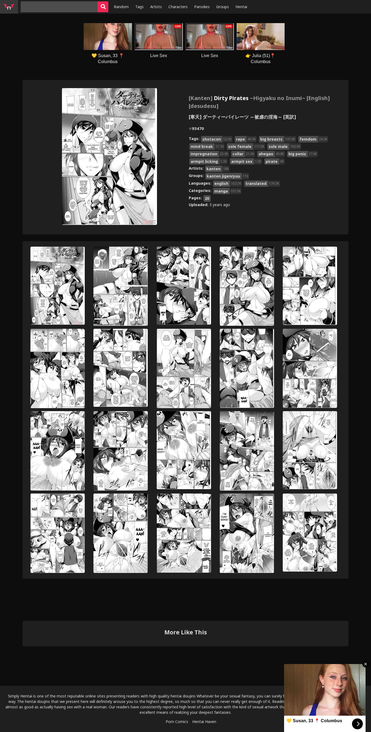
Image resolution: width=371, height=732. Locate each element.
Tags (139, 6)
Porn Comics (177, 721)
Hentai (241, 6)
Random (121, 6)
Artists (156, 6)
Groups (222, 6)
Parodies (202, 6)
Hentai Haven (204, 721)
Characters (178, 6)
